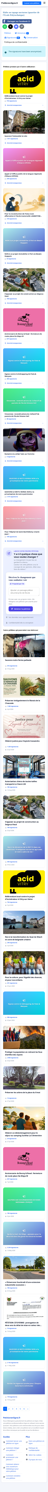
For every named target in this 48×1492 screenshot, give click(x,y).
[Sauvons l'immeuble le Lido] (24, 127)
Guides (6, 1436)
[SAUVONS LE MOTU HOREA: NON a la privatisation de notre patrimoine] (24, 484)
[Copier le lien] (21, 26)
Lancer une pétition (31, 3)
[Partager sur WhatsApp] (4, 26)
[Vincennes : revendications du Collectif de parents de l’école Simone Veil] (24, 407)
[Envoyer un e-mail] (16, 26)
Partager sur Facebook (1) (18, 21)
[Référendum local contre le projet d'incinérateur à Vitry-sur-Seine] (24, 89)
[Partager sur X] (10, 26)
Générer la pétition (22, 609)
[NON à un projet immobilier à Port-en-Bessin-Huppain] (24, 247)
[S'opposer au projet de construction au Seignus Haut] (24, 287)
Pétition (7, 33)
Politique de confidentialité (15, 42)
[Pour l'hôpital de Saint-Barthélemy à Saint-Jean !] (24, 525)
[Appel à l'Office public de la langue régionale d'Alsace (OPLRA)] (24, 166)
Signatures (13, 37)
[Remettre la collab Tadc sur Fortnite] (24, 445)
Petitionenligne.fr (9, 3)
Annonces (22, 33)
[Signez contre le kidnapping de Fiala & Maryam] (24, 367)
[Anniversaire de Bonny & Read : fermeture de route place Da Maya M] (24, 327)
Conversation (32, 37)
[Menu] (44, 3)
